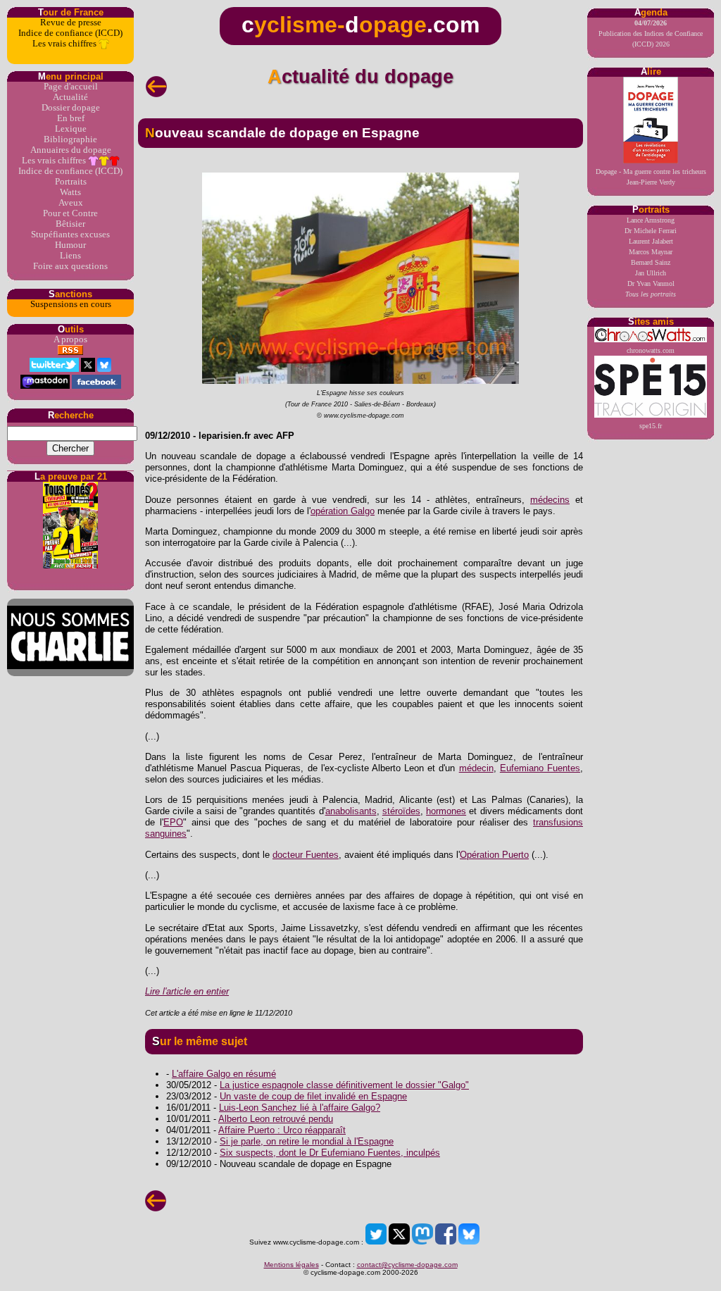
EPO (173, 822)
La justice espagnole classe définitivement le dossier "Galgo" (344, 1085)
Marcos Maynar (650, 252)
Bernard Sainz (650, 262)
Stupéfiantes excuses (70, 234)
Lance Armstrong (651, 220)
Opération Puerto (494, 854)
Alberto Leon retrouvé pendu (275, 1119)
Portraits (71, 182)
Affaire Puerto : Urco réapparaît (282, 1130)
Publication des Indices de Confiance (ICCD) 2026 (650, 33)
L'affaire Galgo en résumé (224, 1073)
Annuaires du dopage (70, 150)
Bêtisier (70, 224)
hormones (446, 811)
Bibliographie (70, 139)
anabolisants (351, 811)
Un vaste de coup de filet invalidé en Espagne (313, 1096)
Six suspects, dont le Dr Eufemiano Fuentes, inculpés (330, 1152)
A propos (70, 339)
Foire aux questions (70, 266)
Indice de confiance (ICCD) (70, 33)
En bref (70, 118)
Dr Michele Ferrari (651, 231)
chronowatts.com (651, 350)
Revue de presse (70, 22)
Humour (70, 245)
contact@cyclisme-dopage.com (407, 1264)
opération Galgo (343, 511)
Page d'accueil (71, 87)
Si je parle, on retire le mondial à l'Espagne (307, 1141)
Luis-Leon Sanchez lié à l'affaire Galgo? (299, 1107)
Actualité (70, 97)
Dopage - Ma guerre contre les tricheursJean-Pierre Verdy (651, 177)
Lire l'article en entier (187, 991)
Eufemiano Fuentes (540, 768)
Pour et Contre (70, 213)
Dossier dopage (71, 108)
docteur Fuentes (305, 854)
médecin (476, 768)
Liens (70, 256)
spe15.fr (650, 426)
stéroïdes (401, 811)
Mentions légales (291, 1264)
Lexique (71, 129)
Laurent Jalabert (651, 241)
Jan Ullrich (650, 273)
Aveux (70, 203)
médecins (550, 499)
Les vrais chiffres (65, 44)
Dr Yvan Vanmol (651, 283)
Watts (70, 192)
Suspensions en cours (70, 304)
